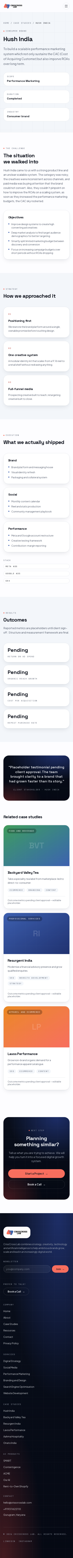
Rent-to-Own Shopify (15, 1486)
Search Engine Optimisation (18, 1386)
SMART (7, 1460)
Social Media (10, 1367)
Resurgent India (12, 1423)
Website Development (15, 1393)
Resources (9, 1330)
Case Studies (22, 23)
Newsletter (10, 1261)
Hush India (9, 1410)
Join (60, 1268)
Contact (8, 1336)
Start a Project (36, 1173)
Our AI (6, 1479)
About (7, 1317)
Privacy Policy (11, 1343)
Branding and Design (14, 1380)
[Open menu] (66, 6)
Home (6, 23)
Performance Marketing (16, 1373)
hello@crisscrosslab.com (17, 1502)
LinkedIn (9, 1541)
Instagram (25, 1541)
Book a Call (36, 1184)
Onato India (9, 1442)
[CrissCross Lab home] (13, 6)
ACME (6, 1473)
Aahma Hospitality (13, 1436)
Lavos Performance (14, 1429)
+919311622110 (12, 1508)
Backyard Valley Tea (14, 1417)
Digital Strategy (12, 1360)
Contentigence (12, 1467)
